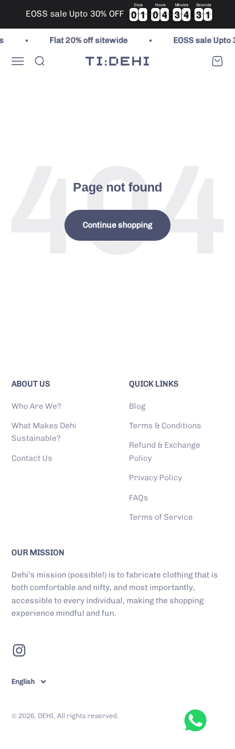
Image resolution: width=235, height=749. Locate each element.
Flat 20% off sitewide (86, 40)
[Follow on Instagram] (19, 650)
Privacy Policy (155, 478)
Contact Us (31, 458)
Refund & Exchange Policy (164, 451)
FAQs (138, 498)
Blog (137, 406)
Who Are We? (36, 406)
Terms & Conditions (165, 426)
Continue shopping (117, 225)
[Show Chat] (198, 720)
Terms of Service (161, 517)
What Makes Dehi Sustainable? (43, 432)
